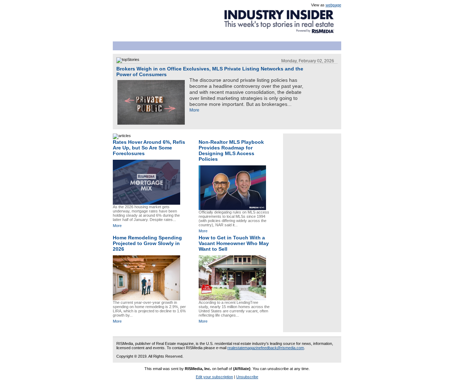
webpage (333, 5)
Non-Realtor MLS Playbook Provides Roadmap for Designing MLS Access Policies (231, 150)
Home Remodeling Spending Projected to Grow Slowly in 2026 (147, 243)
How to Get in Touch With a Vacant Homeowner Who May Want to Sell (234, 243)
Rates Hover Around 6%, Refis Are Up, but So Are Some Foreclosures (149, 147)
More (194, 110)
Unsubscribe (247, 377)
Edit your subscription (214, 377)
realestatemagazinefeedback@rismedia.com (265, 348)
